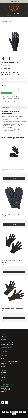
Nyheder (3, 377)
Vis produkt (14, 178)
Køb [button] (6, 93)
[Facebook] (2, 402)
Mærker (2, 380)
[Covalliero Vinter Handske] (14, 293)
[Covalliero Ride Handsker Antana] (14, 246)
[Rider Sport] (14, 8)
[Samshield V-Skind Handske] (14, 154)
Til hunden (3, 375)
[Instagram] (6, 402)
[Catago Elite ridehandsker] (14, 200)
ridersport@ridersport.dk (9, 344)
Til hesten (3, 372)
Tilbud (2, 379)
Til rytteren (3, 374)
